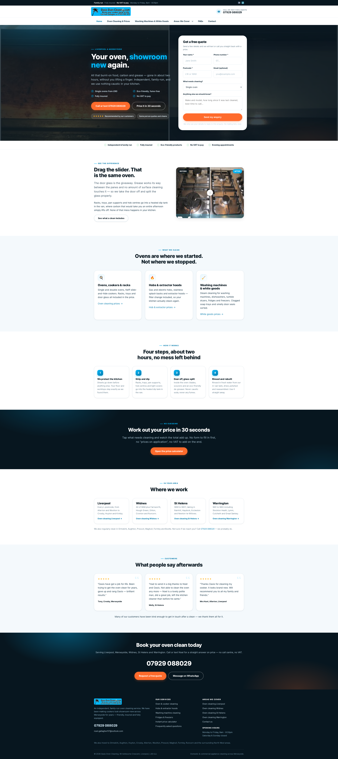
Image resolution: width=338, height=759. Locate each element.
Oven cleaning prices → (110, 303)
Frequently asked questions (169, 726)
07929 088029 (207, 529)
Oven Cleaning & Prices (118, 21)
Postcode (188, 68)
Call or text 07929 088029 (111, 106)
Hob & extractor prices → (162, 307)
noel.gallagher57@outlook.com (108, 731)
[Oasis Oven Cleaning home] (111, 11)
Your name (188, 55)
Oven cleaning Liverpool (213, 704)
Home (99, 21)
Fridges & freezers (164, 717)
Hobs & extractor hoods (167, 708)
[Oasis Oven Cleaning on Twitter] (243, 3)
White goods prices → (211, 314)
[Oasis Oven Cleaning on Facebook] (239, 3)
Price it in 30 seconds (149, 106)
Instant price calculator (166, 721)
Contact (212, 21)
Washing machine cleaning (168, 713)
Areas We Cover (182, 21)
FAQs (200, 21)
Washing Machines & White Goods (152, 21)
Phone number (221, 55)
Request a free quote (150, 675)
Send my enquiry (212, 117)
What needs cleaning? (193, 81)
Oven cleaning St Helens (213, 713)
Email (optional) (221, 68)
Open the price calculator (169, 451)
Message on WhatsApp (186, 675)
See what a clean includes (111, 218)
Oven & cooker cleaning (167, 704)
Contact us (207, 721)
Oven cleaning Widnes (212, 708)
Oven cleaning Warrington (214, 717)
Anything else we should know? (197, 94)
